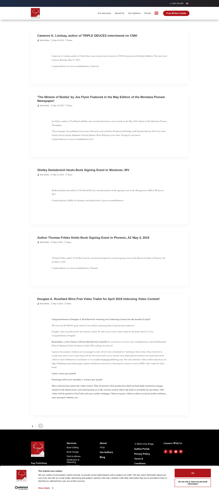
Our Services (104, 13)
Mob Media (44, 40)
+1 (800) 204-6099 (176, 3)
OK (192, 473)
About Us (119, 13)
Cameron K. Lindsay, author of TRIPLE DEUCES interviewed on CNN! (87, 35)
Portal (147, 13)
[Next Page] (40, 426)
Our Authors (134, 13)
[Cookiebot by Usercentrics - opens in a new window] (21, 488)
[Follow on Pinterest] (181, 452)
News (70, 40)
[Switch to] (187, 3)
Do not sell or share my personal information (192, 482)
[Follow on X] (171, 452)
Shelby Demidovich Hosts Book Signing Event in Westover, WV (83, 170)
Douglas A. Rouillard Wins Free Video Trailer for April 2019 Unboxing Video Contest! (98, 299)
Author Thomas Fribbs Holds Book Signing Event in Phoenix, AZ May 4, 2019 (93, 237)
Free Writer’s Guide (176, 13)
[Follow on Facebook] (166, 452)
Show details (44, 488)
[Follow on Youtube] (176, 452)
